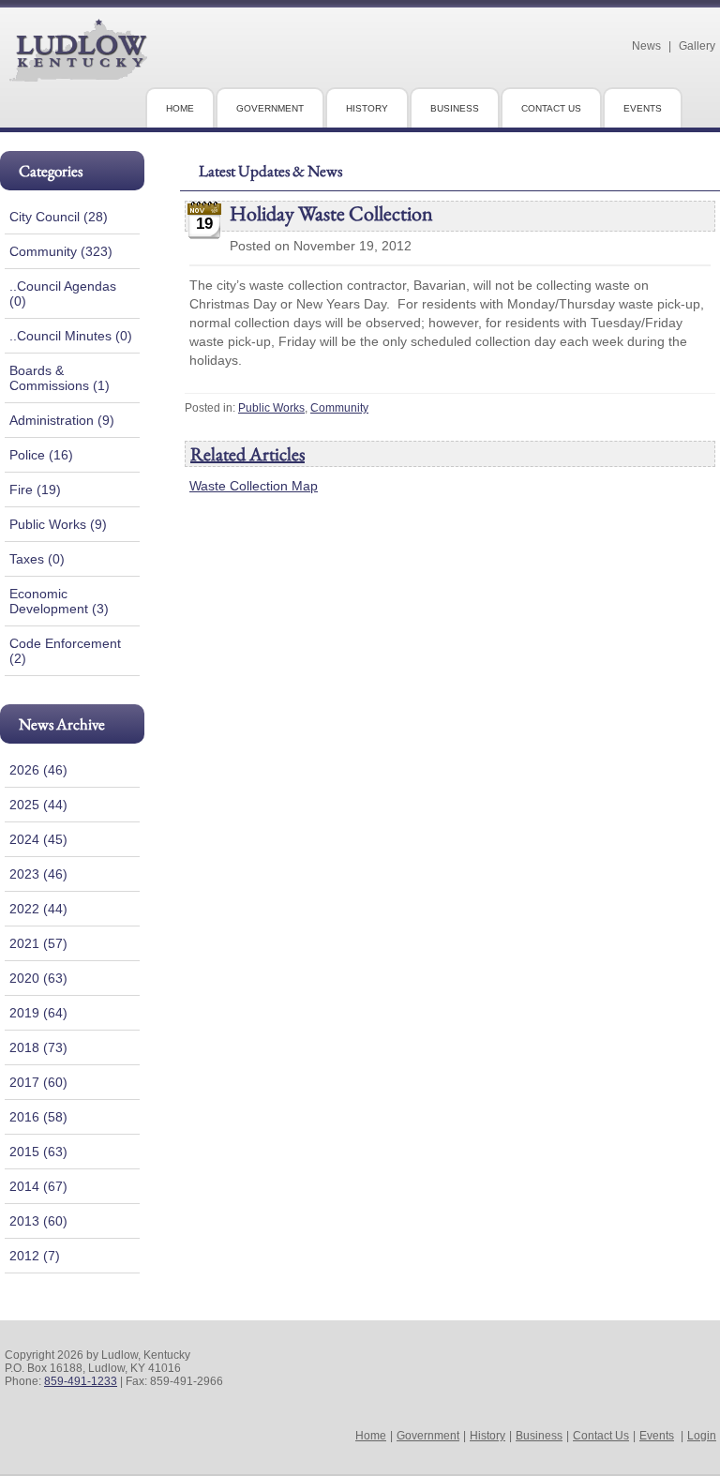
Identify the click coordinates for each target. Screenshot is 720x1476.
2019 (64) (38, 1012)
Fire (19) (35, 489)
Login (701, 1435)
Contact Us (601, 1435)
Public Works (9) (58, 524)
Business (539, 1435)
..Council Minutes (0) (70, 335)
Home (370, 1435)
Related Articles (247, 454)
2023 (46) (38, 873)
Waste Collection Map (253, 485)
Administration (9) (61, 420)
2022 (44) (38, 908)
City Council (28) (58, 216)
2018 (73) (38, 1047)
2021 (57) (38, 943)
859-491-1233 (80, 1381)
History (487, 1435)
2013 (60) (38, 1220)
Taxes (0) (37, 558)
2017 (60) (38, 1082)
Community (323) (60, 251)
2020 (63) (38, 978)
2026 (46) (38, 769)
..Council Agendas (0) (62, 294)
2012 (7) (34, 1255)
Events (656, 1435)
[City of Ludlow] (78, 74)
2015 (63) (38, 1151)
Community (339, 407)
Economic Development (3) (59, 601)
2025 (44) (38, 804)
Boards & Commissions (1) (59, 378)
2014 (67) (38, 1186)
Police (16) (41, 454)
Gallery (697, 46)
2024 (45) (38, 839)
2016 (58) (38, 1116)
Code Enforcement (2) (65, 651)
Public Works (271, 407)
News (646, 46)
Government (428, 1435)
